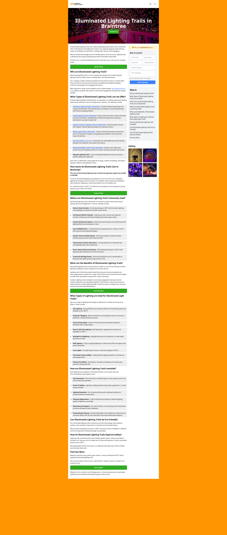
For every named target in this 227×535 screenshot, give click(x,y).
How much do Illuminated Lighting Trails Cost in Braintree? (141, 102)
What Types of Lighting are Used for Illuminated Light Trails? (142, 118)
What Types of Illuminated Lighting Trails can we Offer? (141, 97)
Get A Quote (98, 468)
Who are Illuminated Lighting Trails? (142, 93)
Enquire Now (98, 193)
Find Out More (99, 291)
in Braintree (82, 141)
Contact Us (113, 32)
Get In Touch (98, 67)
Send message (143, 82)
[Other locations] (150, 4)
